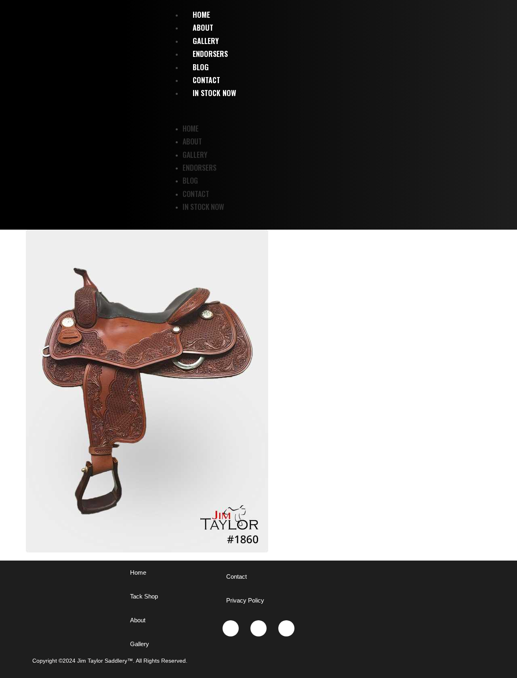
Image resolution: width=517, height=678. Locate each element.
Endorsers (199, 167)
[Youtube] (258, 628)
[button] (344, 111)
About (192, 141)
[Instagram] (231, 628)
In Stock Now (214, 93)
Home (191, 128)
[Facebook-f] (286, 628)
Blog (190, 180)
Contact (196, 193)
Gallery (195, 154)
